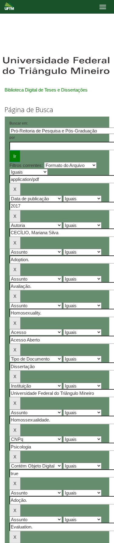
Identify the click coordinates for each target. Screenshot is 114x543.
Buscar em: (18, 123)
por (12, 137)
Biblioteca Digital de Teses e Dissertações (46, 89)
